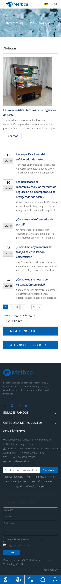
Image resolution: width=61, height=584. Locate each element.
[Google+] (19, 406)
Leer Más (12, 136)
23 (34, 306)
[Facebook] (26, 406)
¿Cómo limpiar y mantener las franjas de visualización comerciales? (34, 252)
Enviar (11, 552)
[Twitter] (5, 406)
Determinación (15, 320)
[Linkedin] (12, 406)
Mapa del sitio (50, 569)
